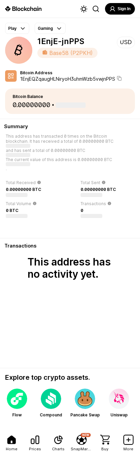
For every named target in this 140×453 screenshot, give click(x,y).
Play (12, 28)
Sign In (124, 8)
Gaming (45, 28)
